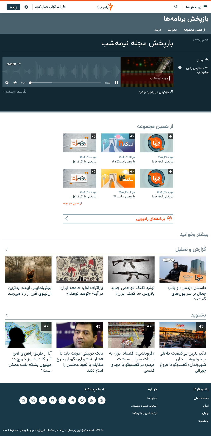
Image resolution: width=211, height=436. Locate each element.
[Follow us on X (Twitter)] (62, 400)
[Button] (203, 61)
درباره (157, 30)
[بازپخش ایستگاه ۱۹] (118, 142)
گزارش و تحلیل (190, 250)
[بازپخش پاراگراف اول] (79, 142)
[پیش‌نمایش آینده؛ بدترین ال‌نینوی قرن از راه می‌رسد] (28, 269)
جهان (205, 414)
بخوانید (172, 30)
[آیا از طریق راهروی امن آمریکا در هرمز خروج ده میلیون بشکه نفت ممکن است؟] (28, 335)
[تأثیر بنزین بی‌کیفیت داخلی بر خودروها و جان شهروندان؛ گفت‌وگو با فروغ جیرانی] (182, 335)
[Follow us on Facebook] (82, 400)
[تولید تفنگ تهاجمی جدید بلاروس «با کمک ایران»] (131, 269)
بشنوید (198, 315)
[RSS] (92, 400)
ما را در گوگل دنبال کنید (50, 6)
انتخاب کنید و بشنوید (144, 406)
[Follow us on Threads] (23, 400)
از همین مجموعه (194, 30)
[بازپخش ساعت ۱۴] (118, 178)
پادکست (203, 421)
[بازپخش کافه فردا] (156, 142)
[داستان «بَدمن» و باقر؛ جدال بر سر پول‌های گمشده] (182, 269)
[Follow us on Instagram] (33, 400)
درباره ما (152, 398)
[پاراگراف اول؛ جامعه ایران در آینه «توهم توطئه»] (79, 269)
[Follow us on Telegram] (72, 400)
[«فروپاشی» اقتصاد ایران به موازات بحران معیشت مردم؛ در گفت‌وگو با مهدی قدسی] (131, 335)
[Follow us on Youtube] (53, 400)
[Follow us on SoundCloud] (43, 400)
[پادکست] (26, 7)
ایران (206, 406)
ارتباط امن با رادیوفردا (144, 414)
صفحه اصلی (201, 398)
